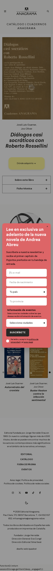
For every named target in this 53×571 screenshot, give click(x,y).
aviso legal (28, 342)
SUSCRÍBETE (18, 332)
